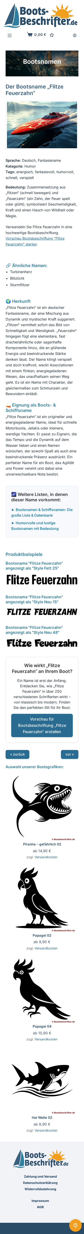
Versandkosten (46, 857)
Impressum (40, 1201)
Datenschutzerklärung (40, 1183)
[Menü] (10, 35)
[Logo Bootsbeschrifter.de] (40, 15)
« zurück (17, 754)
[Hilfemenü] (75, 1225)
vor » (69, 754)
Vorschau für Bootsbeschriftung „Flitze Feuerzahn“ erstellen (42, 725)
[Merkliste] (52, 35)
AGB (40, 1207)
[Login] (74, 35)
